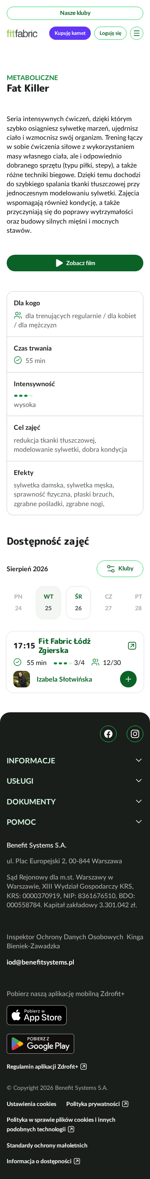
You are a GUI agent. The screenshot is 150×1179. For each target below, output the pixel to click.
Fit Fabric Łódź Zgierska (64, 646)
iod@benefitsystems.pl (40, 962)
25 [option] (48, 602)
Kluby (125, 568)
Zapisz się (128, 679)
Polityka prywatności (93, 1104)
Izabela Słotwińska (64, 679)
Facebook (108, 734)
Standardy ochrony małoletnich (47, 1145)
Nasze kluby (75, 13)
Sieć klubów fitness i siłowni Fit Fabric (22, 33)
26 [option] (78, 602)
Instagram (135, 734)
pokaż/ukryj (139, 760)
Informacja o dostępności (39, 1161)
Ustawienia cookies (31, 1104)
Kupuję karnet (70, 33)
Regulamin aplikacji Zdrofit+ (42, 1066)
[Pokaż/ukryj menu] (136, 33)
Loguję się (110, 33)
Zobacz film (80, 263)
